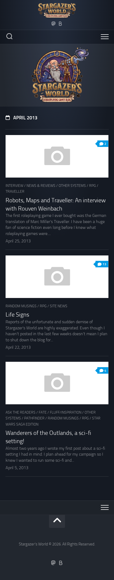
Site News (58, 306)
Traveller (15, 191)
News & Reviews (41, 185)
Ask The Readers (21, 412)
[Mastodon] (53, 23)
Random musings (21, 306)
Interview (14, 185)
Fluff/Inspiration (65, 412)
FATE (43, 412)
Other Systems (72, 185)
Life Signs (17, 314)
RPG (92, 185)
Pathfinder (34, 418)
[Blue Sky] (60, 23)
